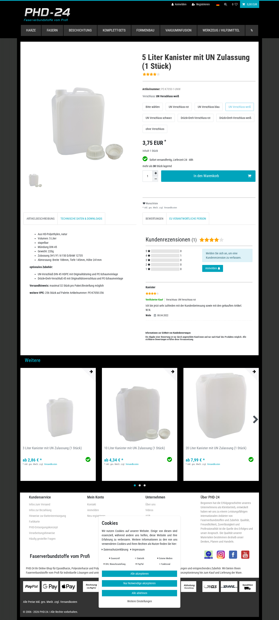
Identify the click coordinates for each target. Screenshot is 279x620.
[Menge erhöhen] (155, 173)
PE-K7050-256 (96, 292)
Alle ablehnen (139, 592)
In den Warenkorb (206, 176)
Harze (31, 30)
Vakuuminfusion (178, 30)
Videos (149, 510)
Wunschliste (151, 203)
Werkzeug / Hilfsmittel (221, 30)
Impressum (138, 549)
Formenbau (145, 30)
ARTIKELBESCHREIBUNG (41, 218)
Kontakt (91, 504)
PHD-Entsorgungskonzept (43, 527)
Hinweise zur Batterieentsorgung (47, 515)
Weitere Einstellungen (139, 601)
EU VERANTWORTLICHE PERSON (187, 218)
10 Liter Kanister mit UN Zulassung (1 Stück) (134, 448)
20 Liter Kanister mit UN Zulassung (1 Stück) (216, 448)
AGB (147, 515)
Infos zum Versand (39, 504)
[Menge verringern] (155, 179)
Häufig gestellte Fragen (42, 538)
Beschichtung (80, 30)
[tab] (40, 218)
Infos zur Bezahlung (40, 510)
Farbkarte (34, 521)
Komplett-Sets (114, 30)
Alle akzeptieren (140, 573)
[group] (58, 405)
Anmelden (93, 510)
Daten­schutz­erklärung (116, 549)
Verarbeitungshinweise (42, 533)
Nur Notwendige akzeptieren (139, 583)
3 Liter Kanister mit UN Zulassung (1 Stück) (52, 448)
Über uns (150, 504)
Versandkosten (170, 207)
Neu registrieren (96, 515)
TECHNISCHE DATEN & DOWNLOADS (81, 218)
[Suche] (226, 4)
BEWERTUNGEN (154, 218)
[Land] (217, 4)
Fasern (52, 30)
